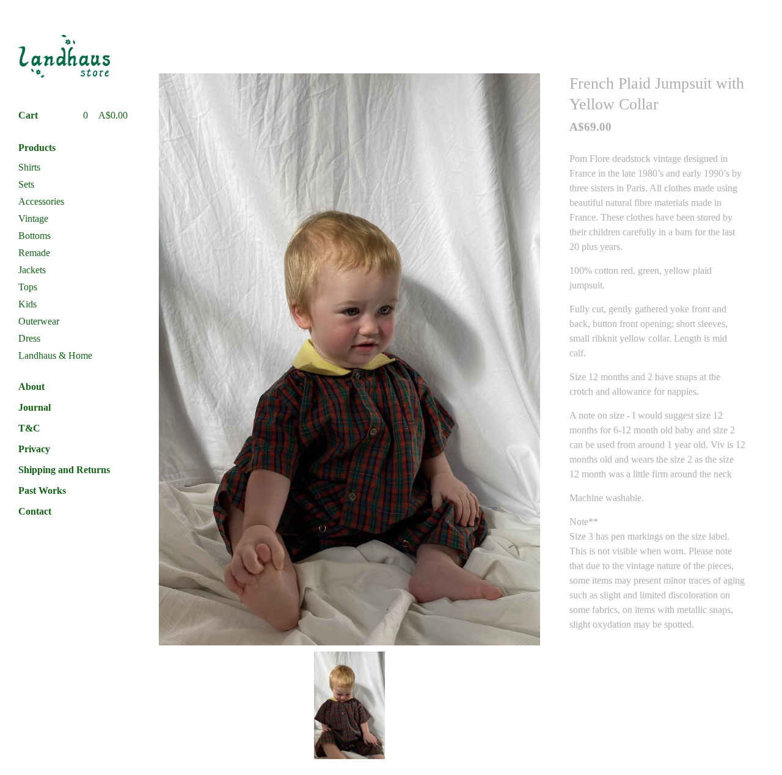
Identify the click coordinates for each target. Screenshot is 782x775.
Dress (29, 338)
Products (37, 147)
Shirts (29, 167)
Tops (27, 287)
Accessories (41, 201)
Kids (27, 304)
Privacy (34, 449)
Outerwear (38, 321)
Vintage (33, 218)
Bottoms (34, 235)
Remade (34, 253)
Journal (34, 407)
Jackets (32, 270)
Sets (26, 184)
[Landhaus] (64, 56)
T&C (29, 428)
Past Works (42, 490)
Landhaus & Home (55, 355)
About (31, 386)
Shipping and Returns (64, 470)
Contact (34, 511)
